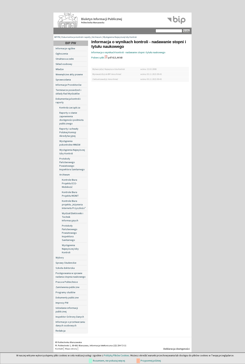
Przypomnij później (151, 361)
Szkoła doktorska (65, 268)
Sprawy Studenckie (66, 263)
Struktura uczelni (65, 59)
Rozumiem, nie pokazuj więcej (109, 361)
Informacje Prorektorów (68, 85)
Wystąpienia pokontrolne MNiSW (69, 143)
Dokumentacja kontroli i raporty (76, 37)
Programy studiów (65, 292)
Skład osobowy (64, 64)
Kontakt (59, 348)
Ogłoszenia (62, 54)
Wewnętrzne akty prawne (69, 74)
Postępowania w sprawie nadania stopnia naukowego (71, 275)
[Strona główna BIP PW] (122, 20)
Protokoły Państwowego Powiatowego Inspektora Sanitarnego (72, 164)
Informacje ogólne (65, 48)
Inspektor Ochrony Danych (70, 317)
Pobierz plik (97, 58)
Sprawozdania (63, 80)
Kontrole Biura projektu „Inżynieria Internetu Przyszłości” (74, 204)
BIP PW (57, 37)
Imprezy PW (62, 303)
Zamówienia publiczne (67, 287)
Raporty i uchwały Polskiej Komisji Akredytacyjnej (68, 132)
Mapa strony (71, 348)
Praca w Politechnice (67, 282)
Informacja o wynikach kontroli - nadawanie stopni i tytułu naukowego (128, 52)
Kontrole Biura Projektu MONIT (70, 194)
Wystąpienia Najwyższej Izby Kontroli (120, 37)
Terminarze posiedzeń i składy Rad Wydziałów (68, 92)
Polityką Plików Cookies (116, 355)
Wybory (60, 258)
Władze (60, 69)
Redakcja (60, 331)
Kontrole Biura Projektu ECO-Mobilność (69, 183)
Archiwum (97, 37)
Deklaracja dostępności (176, 349)
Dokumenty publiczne (67, 297)
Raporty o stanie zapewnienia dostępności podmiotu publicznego (71, 118)
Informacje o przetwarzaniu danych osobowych (70, 323)
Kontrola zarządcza (69, 108)
